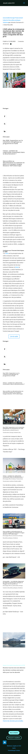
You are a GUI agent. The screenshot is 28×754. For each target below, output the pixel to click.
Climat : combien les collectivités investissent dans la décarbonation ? (14, 152)
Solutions (6, 22)
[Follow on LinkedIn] (4, 742)
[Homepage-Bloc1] (7, 478)
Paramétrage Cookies (14, 750)
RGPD (14, 748)
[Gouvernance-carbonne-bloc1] (10, 430)
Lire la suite (14, 336)
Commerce (15, 535)
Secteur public (17, 481)
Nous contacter (14, 732)
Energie (12, 18)
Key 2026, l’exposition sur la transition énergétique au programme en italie (13, 141)
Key (20, 432)
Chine (6, 253)
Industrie (5, 20)
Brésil (17, 267)
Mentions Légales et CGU (14, 746)
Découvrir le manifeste (14, 737)
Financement (19, 18)
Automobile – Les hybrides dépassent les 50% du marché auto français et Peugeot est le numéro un (13, 583)
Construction (6, 432)
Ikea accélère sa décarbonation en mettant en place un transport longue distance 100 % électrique (14, 163)
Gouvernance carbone (8, 481)
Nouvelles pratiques (14, 20)
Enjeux (14, 478)
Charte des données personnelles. (13, 721)
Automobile (6, 18)
